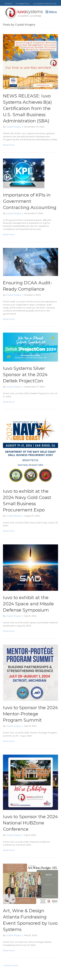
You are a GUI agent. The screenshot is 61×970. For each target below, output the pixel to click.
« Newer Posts (10, 965)
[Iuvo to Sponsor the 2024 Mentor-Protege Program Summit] (30, 672)
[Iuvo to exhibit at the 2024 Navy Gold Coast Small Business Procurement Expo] (30, 449)
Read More (9, 144)
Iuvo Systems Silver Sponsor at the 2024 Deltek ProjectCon (25, 375)
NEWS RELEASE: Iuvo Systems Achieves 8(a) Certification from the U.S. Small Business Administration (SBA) (27, 108)
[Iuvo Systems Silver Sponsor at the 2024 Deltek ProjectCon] (30, 347)
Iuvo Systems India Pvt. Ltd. (44, 3)
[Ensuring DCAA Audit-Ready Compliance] (30, 261)
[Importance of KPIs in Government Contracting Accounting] (23, 173)
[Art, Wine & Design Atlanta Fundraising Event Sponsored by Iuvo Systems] (30, 883)
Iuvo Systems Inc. (23, 3)
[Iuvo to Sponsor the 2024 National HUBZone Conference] (30, 782)
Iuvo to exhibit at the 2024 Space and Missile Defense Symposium (28, 604)
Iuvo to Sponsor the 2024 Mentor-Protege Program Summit (30, 714)
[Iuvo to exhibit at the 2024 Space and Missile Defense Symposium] (30, 567)
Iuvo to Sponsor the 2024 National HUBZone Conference (30, 823)
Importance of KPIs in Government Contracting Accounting (29, 201)
